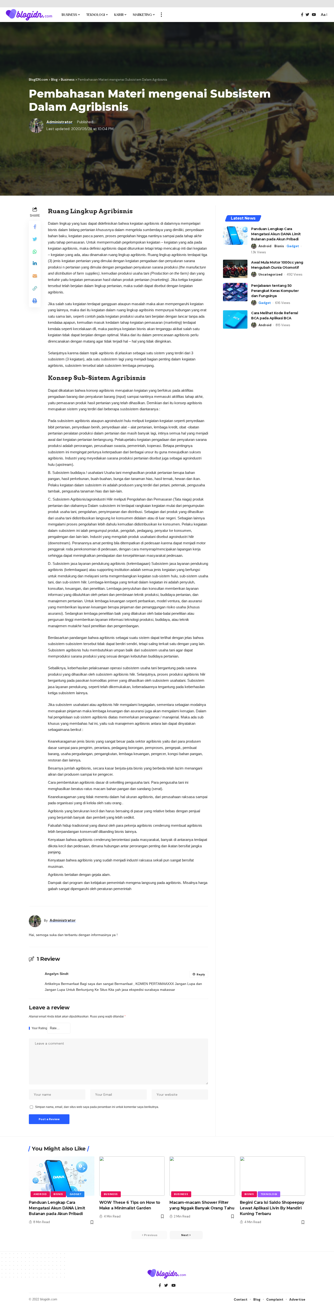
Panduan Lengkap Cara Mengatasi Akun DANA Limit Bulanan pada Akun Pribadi (276, 234)
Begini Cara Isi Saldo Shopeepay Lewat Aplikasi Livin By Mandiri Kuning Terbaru (272, 1208)
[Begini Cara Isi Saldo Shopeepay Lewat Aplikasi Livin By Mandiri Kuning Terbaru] (272, 1176)
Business (111, 1194)
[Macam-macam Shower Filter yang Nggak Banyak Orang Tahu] (202, 1176)
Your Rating (39, 1028)
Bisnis (279, 246)
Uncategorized (270, 274)
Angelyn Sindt (56, 974)
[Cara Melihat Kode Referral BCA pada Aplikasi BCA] (235, 319)
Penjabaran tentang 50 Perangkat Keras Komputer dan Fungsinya (275, 290)
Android (264, 246)
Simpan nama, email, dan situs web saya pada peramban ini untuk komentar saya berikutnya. (97, 1107)
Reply (201, 974)
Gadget (293, 246)
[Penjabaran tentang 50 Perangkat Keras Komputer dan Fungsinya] (235, 292)
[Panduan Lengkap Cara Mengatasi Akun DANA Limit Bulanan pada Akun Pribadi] (235, 235)
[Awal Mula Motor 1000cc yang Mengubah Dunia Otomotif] (235, 269)
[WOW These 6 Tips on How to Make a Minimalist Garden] (132, 1176)
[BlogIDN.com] (29, 14)
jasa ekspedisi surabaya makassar (148, 990)
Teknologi (269, 1194)
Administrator (59, 122)
